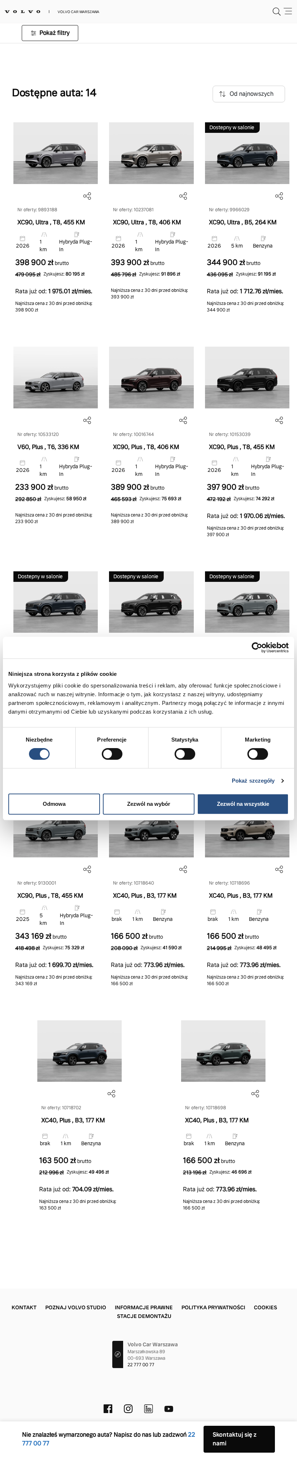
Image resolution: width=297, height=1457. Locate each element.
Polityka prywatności (213, 1307)
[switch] (112, 754)
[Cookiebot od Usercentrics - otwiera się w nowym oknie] (257, 647)
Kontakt (24, 1307)
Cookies (265, 1307)
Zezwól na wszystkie (243, 804)
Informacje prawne (144, 1307)
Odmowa (54, 804)
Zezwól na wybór (148, 804)
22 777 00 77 (140, 1365)
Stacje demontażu (144, 1316)
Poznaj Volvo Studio (75, 1307)
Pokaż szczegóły (253, 781)
